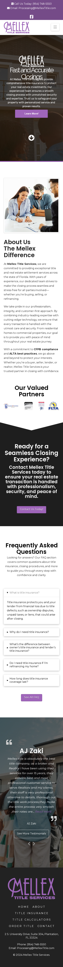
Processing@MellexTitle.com (37, 8)
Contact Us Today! (31, 509)
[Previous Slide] (29, 842)
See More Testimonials (31, 832)
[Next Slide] (34, 842)
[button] (55, 27)
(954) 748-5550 (42, 3)
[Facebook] (31, 17)
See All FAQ (31, 697)
